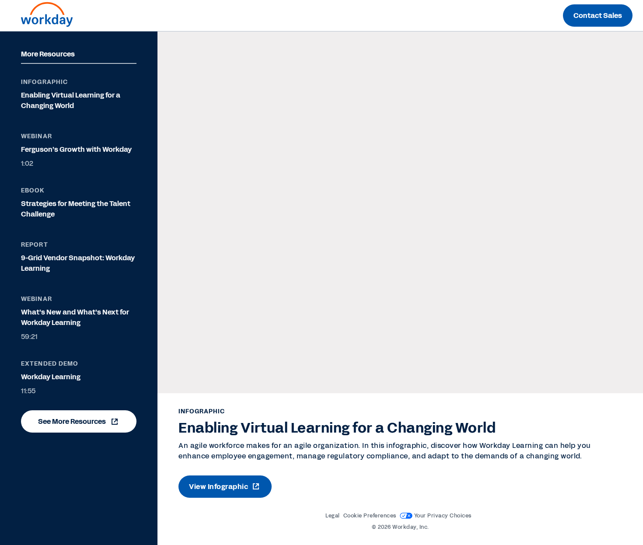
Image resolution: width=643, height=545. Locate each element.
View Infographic (218, 487)
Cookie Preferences (369, 515)
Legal (332, 515)
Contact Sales (597, 15)
